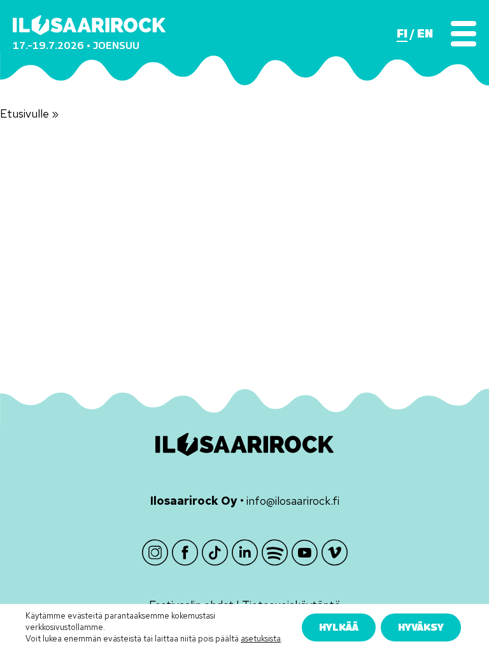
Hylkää (338, 627)
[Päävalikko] (463, 33)
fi (402, 33)
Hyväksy (421, 627)
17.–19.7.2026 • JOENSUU (76, 45)
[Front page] (89, 25)
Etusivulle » (29, 113)
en (425, 33)
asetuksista (261, 638)
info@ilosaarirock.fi (292, 500)
